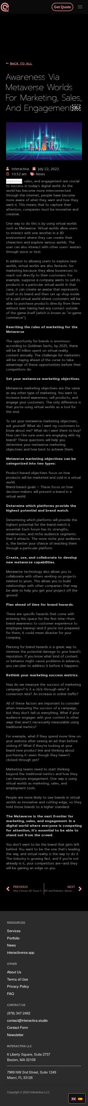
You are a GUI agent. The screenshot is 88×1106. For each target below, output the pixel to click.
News (11, 945)
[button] (80, 6)
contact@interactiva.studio (27, 1020)
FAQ (10, 993)
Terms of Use (17, 979)
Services (14, 930)
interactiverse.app (20, 952)
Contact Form (17, 1027)
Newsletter (15, 1034)
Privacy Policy (18, 986)
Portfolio (13, 937)
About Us (14, 971)
